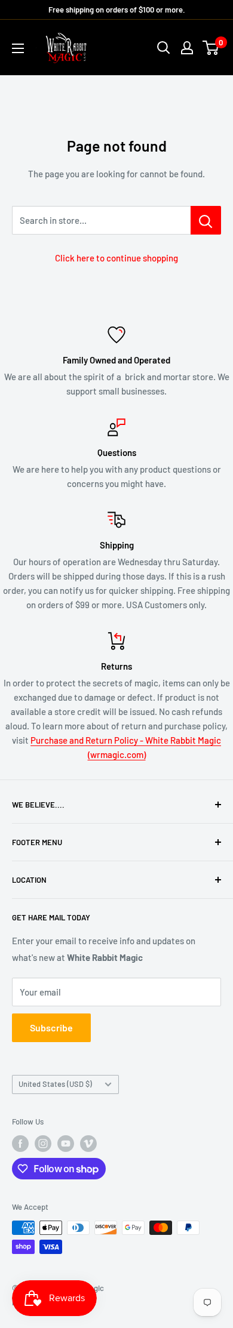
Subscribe (51, 1027)
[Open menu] (18, 48)
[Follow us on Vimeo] (88, 1143)
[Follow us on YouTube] (65, 1143)
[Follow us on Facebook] (20, 1143)
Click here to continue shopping (116, 257)
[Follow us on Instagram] (43, 1143)
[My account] (187, 47)
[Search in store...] (206, 220)
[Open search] (163, 47)
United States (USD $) (55, 1084)
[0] (211, 48)
